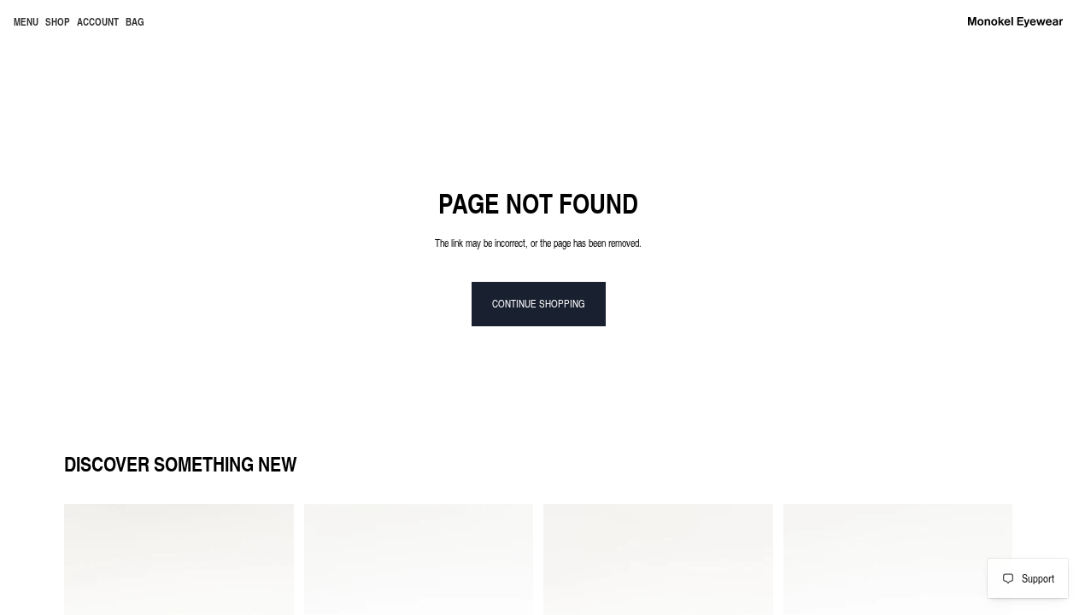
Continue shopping (538, 303)
